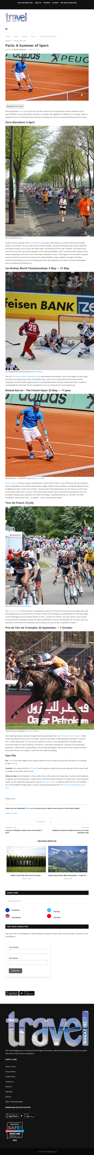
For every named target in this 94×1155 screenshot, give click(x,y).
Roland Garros (10, 483)
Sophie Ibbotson (20, 49)
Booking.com (10, 798)
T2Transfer (34, 768)
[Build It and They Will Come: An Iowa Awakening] (26, 859)
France (33, 36)
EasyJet (11, 760)
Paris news (13, 813)
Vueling (14, 763)
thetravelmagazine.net (15, 1131)
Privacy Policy (10, 1071)
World (16, 36)
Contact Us (9, 1082)
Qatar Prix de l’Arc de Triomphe (69, 736)
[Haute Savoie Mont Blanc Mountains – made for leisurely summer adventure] (67, 859)
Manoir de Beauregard (68, 785)
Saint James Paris (48, 782)
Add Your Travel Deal (25, 3)
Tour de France (14, 611)
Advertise (46, 3)
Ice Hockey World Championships (25, 376)
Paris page (29, 808)
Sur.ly (18, 1136)
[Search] (87, 29)
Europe (24, 36)
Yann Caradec (39, 478)
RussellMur (38, 372)
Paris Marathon (35, 243)
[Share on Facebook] (53, 822)
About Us (38, 3)
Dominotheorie (25, 606)
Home (7, 36)
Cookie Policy (10, 1076)
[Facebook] (43, 6)
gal (21, 238)
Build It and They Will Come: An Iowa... (26, 875)
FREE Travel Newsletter (68, 3)
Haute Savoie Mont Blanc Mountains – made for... (67, 875)
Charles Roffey (32, 731)
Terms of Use (10, 1066)
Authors (55, 3)
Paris (20, 111)
